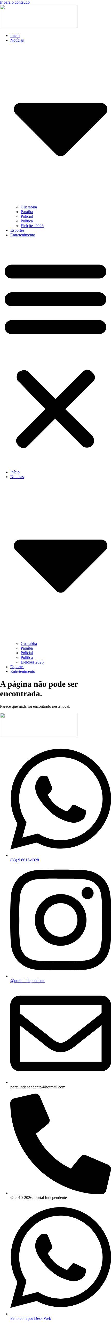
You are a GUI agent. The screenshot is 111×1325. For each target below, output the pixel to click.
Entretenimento (22, 235)
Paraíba (27, 211)
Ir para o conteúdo (15, 2)
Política (27, 221)
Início (15, 35)
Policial (27, 216)
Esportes (17, 230)
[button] (55, 353)
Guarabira (29, 207)
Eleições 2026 (32, 225)
